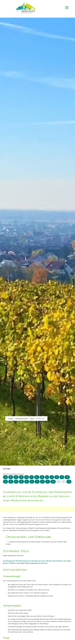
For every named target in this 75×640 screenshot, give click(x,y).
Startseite (10, 418)
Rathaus (32, 418)
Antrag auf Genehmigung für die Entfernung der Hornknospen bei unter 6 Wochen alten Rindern (36, 543)
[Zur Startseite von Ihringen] (25, 7)
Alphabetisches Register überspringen (13, 474)
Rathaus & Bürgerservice (21, 418)
